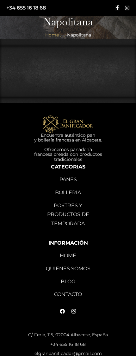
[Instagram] (73, 311)
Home (52, 35)
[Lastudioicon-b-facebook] (117, 7)
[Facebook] (62, 311)
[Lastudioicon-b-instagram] (127, 7)
